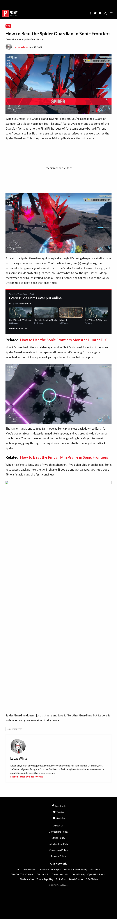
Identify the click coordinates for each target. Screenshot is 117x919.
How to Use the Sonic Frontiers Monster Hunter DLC (64, 340)
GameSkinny (78, 874)
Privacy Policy (58, 856)
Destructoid (43, 874)
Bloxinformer (76, 879)
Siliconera (94, 869)
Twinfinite (43, 869)
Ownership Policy (58, 849)
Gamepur (56, 869)
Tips (8, 26)
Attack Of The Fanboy (75, 869)
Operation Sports (96, 874)
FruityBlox (61, 879)
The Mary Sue (27, 879)
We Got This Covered (22, 874)
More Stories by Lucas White (26, 776)
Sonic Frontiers (14, 729)
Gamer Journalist (60, 874)
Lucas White (21, 47)
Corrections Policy (58, 831)
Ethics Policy (58, 837)
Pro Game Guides (26, 869)
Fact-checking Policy (59, 843)
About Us (58, 825)
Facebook (60, 805)
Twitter (60, 812)
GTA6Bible (92, 879)
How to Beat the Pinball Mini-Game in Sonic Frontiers (64, 457)
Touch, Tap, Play (44, 879)
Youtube (60, 818)
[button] (111, 13)
